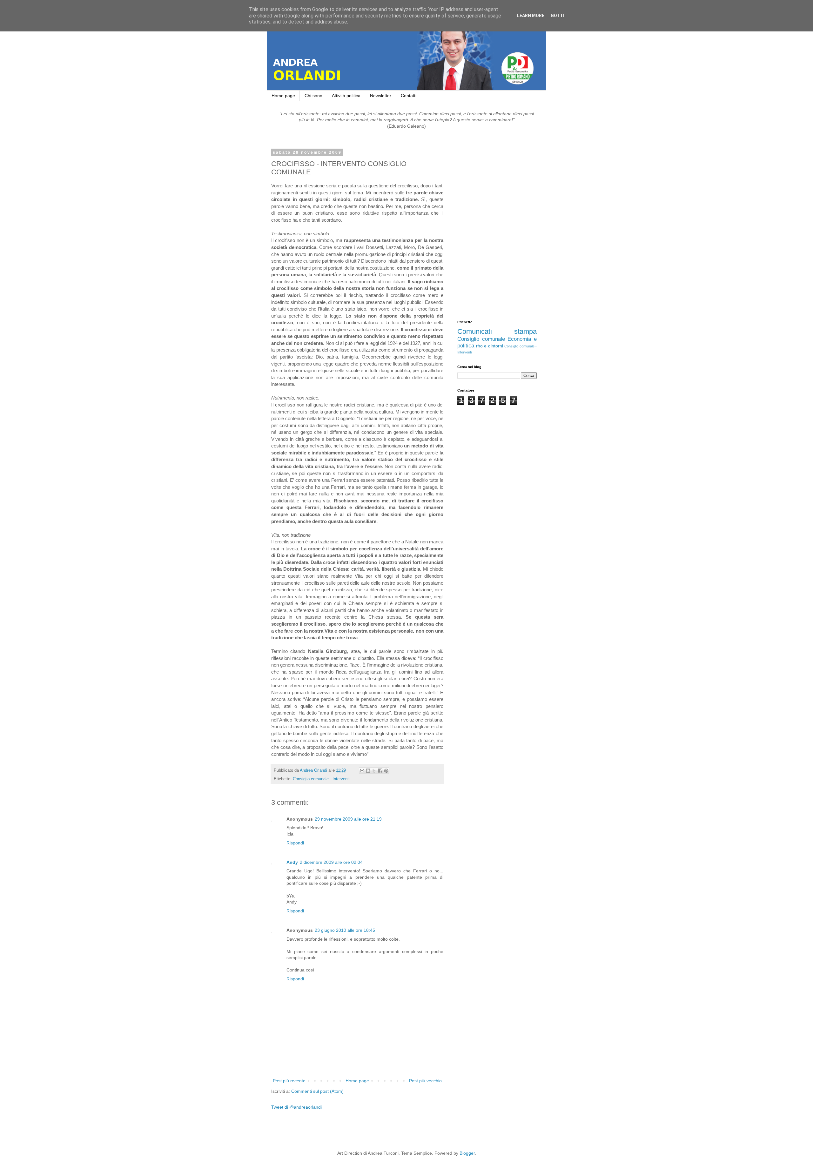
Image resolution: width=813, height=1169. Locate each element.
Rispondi (295, 842)
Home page (283, 95)
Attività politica (346, 95)
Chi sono (313, 95)
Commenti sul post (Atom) (317, 1091)
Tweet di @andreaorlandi (296, 1107)
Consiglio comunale (481, 339)
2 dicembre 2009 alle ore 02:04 (331, 862)
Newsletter (380, 95)
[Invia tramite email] (362, 771)
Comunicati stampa (497, 331)
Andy (292, 862)
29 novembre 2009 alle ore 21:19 (348, 819)
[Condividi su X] (374, 771)
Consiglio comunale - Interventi (321, 779)
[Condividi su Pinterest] (386, 771)
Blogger (467, 1153)
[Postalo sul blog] (368, 771)
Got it (558, 15)
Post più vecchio (425, 1080)
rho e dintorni (489, 345)
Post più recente (289, 1080)
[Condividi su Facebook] (380, 771)
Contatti (408, 95)
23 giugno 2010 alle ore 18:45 (345, 930)
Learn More (530, 15)
